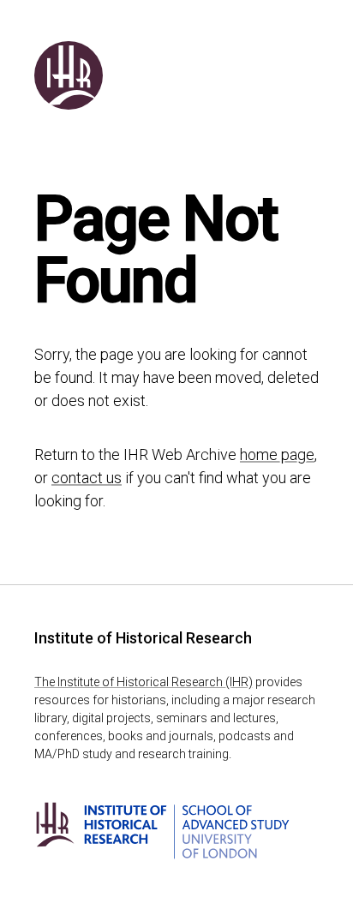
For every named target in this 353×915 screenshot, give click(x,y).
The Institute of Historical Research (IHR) (143, 682)
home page (277, 454)
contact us (86, 478)
